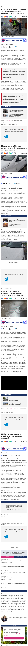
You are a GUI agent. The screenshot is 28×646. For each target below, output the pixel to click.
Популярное (20, 573)
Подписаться (19, 570)
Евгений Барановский (5, 6)
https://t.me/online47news (17, 131)
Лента (7, 573)
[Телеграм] (15, 48)
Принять (14, 638)
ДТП (2, 288)
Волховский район (8, 288)
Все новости (3, 604)
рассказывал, (11, 408)
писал (9, 120)
